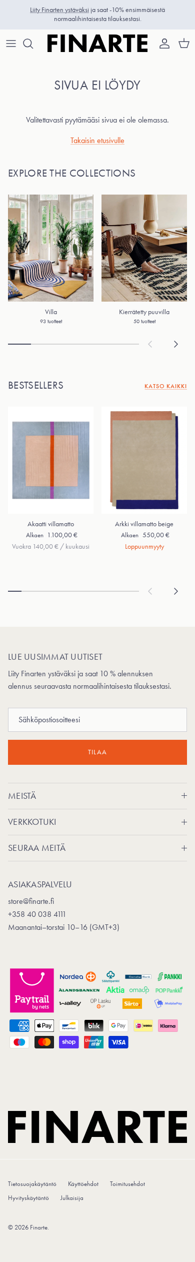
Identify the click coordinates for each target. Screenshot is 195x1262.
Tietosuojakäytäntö (32, 1183)
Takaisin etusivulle (97, 140)
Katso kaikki (165, 386)
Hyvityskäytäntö (28, 1197)
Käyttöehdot (83, 1183)
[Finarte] (98, 44)
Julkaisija (72, 1197)
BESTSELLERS (36, 385)
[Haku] (33, 44)
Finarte (39, 1227)
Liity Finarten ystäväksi (59, 10)
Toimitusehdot (127, 1183)
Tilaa (97, 752)
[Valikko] (11, 44)
